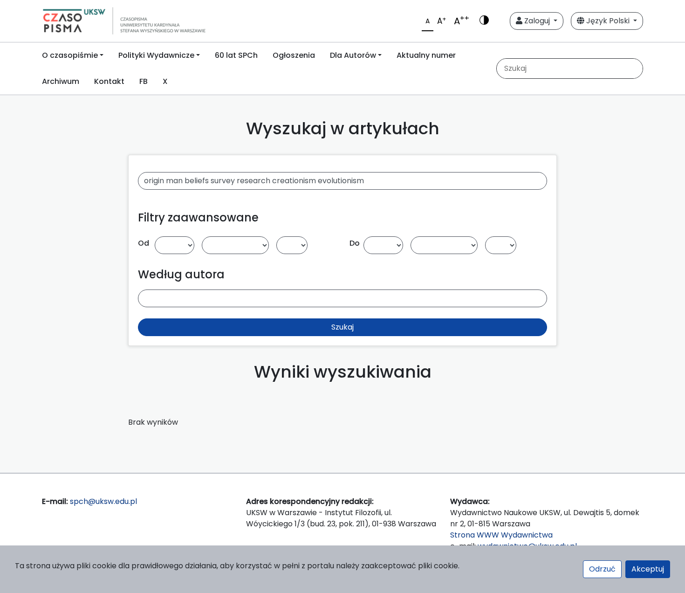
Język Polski (607, 20)
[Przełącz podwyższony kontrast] (484, 21)
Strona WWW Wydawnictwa (501, 535)
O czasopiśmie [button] (70, 55)
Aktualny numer (426, 55)
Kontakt (109, 81)
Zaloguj (537, 20)
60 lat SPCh (236, 55)
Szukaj (342, 327)
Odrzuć (602, 569)
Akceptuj (647, 569)
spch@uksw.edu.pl (103, 501)
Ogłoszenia (294, 55)
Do (354, 243)
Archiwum (60, 81)
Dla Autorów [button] (353, 55)
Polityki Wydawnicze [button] (156, 55)
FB (143, 81)
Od (143, 243)
